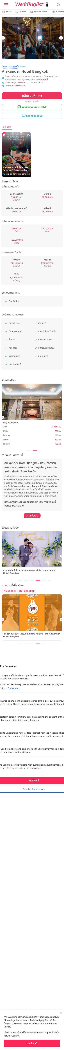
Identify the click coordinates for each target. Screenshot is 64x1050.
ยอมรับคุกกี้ (32, 1043)
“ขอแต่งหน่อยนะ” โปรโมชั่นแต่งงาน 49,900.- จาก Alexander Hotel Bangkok (31, 635)
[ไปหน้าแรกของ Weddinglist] (32, 4)
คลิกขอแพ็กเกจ (32, 96)
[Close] (61, 1013)
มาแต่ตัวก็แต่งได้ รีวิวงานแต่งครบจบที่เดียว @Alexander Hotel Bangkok (29, 572)
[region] (32, 1030)
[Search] (58, 4)
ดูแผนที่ (44, 79)
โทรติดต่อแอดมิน (34, 116)
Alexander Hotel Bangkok (19, 591)
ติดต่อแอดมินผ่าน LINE (34, 107)
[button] (3, 38)
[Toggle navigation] (6, 5)
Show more (14, 688)
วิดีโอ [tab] (9, 127)
